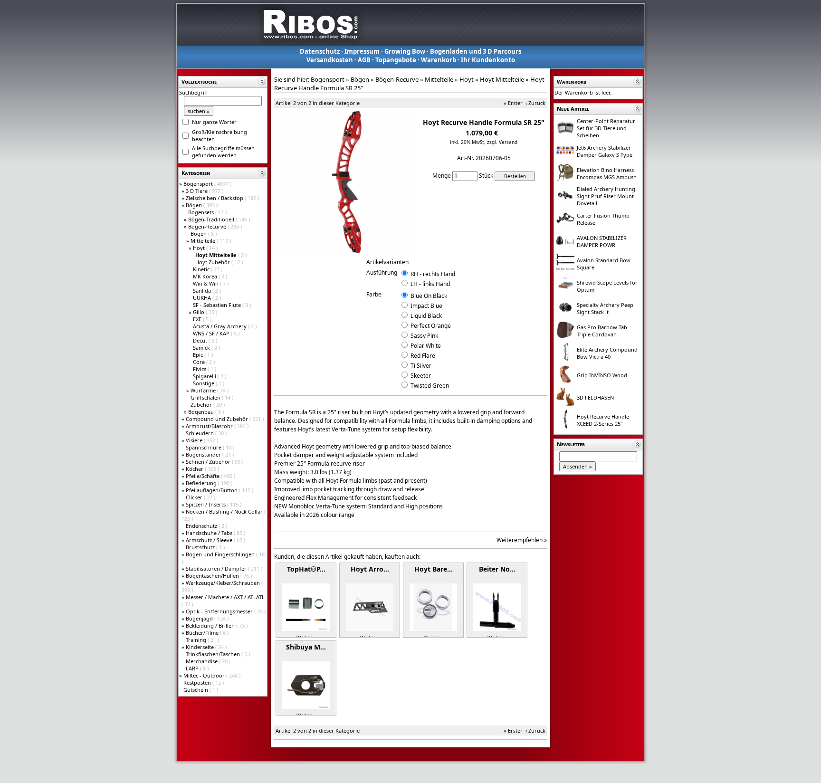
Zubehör (202, 404)
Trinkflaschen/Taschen (213, 654)
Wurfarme (204, 390)
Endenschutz (202, 525)
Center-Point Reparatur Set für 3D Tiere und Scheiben (606, 128)
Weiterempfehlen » (521, 540)
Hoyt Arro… (370, 568)
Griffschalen (206, 397)
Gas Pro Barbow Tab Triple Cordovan (602, 331)
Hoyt (199, 247)
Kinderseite (200, 646)
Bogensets (201, 212)
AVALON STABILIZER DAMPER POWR (602, 241)
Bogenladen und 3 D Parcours (475, 51)
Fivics (200, 368)
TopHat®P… (306, 568)
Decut (201, 340)
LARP (193, 668)
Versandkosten (329, 60)
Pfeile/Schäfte (203, 475)
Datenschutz (320, 51)
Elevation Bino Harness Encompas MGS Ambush (607, 173)
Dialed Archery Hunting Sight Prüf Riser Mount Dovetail (606, 196)
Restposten (197, 682)
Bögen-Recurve (208, 226)
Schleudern (200, 433)
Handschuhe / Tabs (210, 532)
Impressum (362, 51)
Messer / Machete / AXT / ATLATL (225, 597)
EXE (198, 319)
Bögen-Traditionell (212, 219)
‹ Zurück (535, 102)
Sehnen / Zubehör (209, 461)
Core (199, 361)
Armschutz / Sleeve (210, 540)
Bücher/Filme (203, 632)
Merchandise (202, 661)
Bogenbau (201, 411)
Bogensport (198, 183)
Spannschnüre (204, 447)
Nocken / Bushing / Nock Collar (225, 511)
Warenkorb (438, 60)
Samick (202, 347)
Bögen (194, 205)
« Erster (513, 102)
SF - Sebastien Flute (217, 304)
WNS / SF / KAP (212, 333)
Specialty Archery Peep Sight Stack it (605, 308)
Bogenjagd (200, 618)
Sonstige (204, 383)
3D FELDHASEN (595, 397)
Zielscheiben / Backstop (215, 197)
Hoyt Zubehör (213, 262)
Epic (198, 354)
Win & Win (206, 283)
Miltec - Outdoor (204, 675)
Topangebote (395, 60)
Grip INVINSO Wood (602, 375)
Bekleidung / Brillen (211, 625)
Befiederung (202, 483)
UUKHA (202, 297)
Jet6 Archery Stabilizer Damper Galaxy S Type (604, 151)
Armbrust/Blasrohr (210, 426)
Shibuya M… (306, 646)
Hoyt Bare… (433, 568)
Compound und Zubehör (217, 418)
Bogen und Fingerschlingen (221, 554)
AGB (364, 60)
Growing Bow (404, 51)
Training (197, 639)
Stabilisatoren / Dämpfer (217, 568)
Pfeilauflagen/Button (212, 490)
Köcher (195, 468)
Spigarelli (205, 376)
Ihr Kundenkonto (488, 60)
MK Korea (206, 276)
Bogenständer (204, 454)
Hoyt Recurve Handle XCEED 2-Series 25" (603, 420)
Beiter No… (497, 568)
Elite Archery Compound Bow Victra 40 (607, 353)
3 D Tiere (197, 190)
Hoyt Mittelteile (502, 79)
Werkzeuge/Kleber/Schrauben (223, 582)
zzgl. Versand (502, 142)
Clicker (195, 497)
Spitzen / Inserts (206, 504)
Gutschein (196, 689)
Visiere (195, 440)
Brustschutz (201, 547)
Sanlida (202, 290)
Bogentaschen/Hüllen (213, 575)
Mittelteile (204, 240)
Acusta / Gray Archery (220, 326)
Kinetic (202, 269)
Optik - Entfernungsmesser (220, 611)
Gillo (199, 311)
